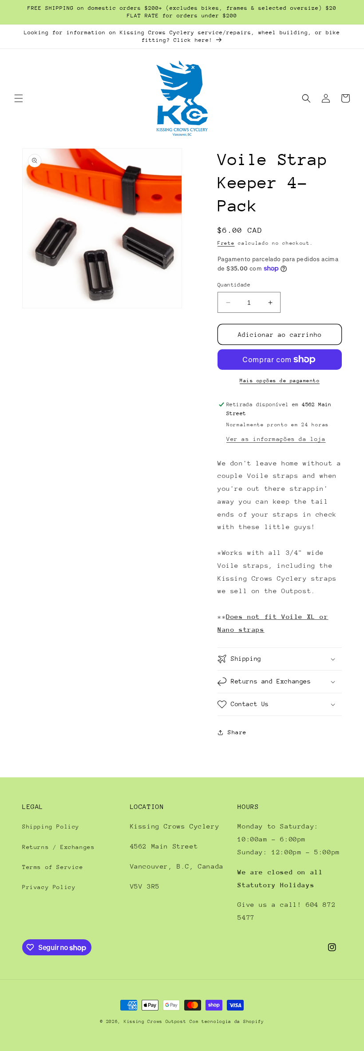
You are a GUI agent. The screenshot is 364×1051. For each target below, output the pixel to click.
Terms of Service (52, 867)
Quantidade (234, 285)
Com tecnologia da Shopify (227, 1021)
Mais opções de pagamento (280, 381)
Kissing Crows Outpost (155, 1021)
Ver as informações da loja (276, 439)
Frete (226, 243)
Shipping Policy (50, 826)
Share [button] (237, 732)
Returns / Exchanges (58, 847)
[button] (18, 98)
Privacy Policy (48, 887)
